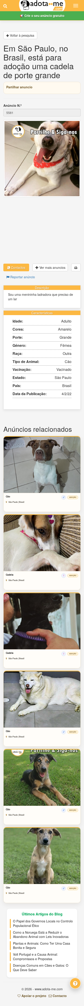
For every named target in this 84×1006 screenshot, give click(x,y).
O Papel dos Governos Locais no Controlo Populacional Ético (43, 923)
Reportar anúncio (22, 277)
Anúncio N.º (12, 105)
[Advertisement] (42, 230)
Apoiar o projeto (33, 995)
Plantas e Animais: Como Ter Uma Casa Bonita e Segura (41, 945)
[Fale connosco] (75, 983)
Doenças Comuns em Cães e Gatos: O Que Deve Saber (40, 967)
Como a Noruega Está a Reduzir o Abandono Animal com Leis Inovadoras (41, 934)
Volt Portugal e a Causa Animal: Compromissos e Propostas (35, 956)
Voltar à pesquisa (21, 35)
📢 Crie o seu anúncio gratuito (42, 15)
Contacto (59, 995)
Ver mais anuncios (52, 267)
